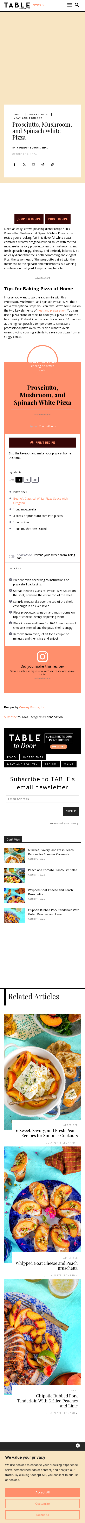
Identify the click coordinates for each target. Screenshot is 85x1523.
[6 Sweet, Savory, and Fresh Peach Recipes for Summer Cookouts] (14, 855)
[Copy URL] (52, 164)
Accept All (42, 1492)
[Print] (43, 164)
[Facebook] (14, 164)
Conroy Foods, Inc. (32, 147)
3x (35, 480)
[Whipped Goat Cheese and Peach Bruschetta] (14, 895)
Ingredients (38, 115)
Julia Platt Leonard (60, 1142)
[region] (42, 1487)
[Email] (33, 164)
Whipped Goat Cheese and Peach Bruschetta (47, 1265)
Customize (42, 1503)
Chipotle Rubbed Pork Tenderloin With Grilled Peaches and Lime (53, 912)
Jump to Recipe (29, 219)
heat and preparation (52, 310)
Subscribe (10, 717)
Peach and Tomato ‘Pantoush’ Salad (52, 870)
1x (18, 480)
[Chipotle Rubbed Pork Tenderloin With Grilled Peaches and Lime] (14, 915)
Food (17, 115)
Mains (68, 764)
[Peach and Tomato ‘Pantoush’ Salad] (14, 875)
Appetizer (70, 1125)
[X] (24, 164)
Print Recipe (58, 219)
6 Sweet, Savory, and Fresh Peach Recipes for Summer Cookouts (51, 852)
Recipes (51, 764)
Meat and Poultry (27, 118)
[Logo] (17, 5)
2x (26, 480)
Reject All (42, 1515)
